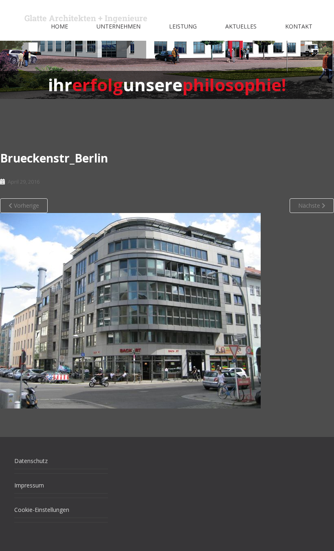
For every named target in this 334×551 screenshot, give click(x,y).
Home (59, 26)
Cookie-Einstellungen (41, 510)
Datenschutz (31, 461)
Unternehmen (119, 26)
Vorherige (25, 205)
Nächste (310, 205)
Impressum (29, 485)
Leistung (183, 26)
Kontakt (298, 26)
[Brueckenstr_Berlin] (130, 310)
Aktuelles (241, 26)
